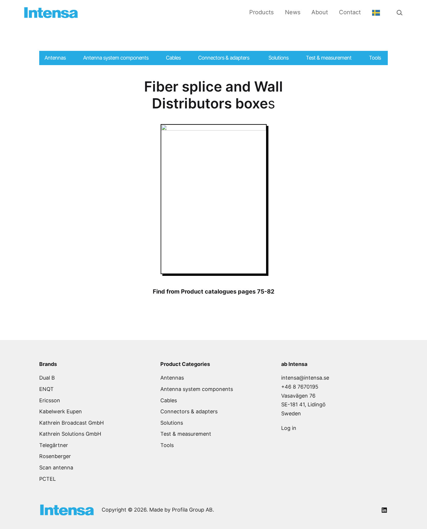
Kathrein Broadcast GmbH (71, 423)
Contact (350, 12)
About (319, 12)
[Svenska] (377, 12)
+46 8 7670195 (299, 387)
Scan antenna (56, 467)
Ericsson (49, 400)
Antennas (172, 378)
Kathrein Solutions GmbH (70, 434)
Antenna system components (196, 389)
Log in (288, 428)
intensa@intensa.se (305, 378)
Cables (168, 400)
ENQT (46, 389)
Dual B (47, 378)
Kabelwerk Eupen (60, 411)
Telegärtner (53, 445)
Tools (167, 445)
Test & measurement (185, 434)
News (292, 12)
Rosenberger (55, 456)
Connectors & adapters (189, 411)
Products (261, 12)
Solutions (171, 423)
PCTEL (47, 479)
